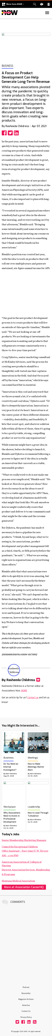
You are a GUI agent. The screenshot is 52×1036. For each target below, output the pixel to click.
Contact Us (26, 1011)
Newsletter (26, 993)
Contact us (32, 697)
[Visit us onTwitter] (17, 1022)
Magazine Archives (26, 999)
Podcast (26, 987)
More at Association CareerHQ (24, 887)
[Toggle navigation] (3, 17)
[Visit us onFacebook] (23, 1022)
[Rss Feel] (34, 1022)
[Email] (38, 680)
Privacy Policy (26, 1017)
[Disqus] (26, 941)
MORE (24, 690)
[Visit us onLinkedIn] (29, 1022)
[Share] (5, 132)
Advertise (26, 1005)
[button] (13, 4)
